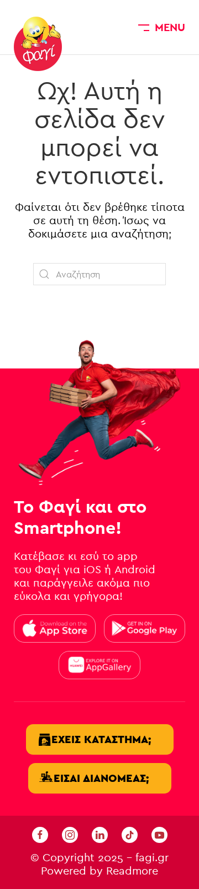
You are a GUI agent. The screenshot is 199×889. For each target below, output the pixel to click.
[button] (161, 27)
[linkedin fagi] (100, 834)
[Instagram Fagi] (70, 834)
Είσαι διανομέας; (101, 778)
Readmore (132, 871)
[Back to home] (38, 44)
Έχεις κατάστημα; (101, 739)
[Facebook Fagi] (40, 834)
